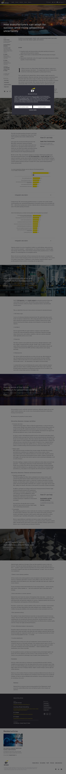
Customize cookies (33, 109)
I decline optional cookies (23, 106)
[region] (33, 100)
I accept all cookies (42, 106)
